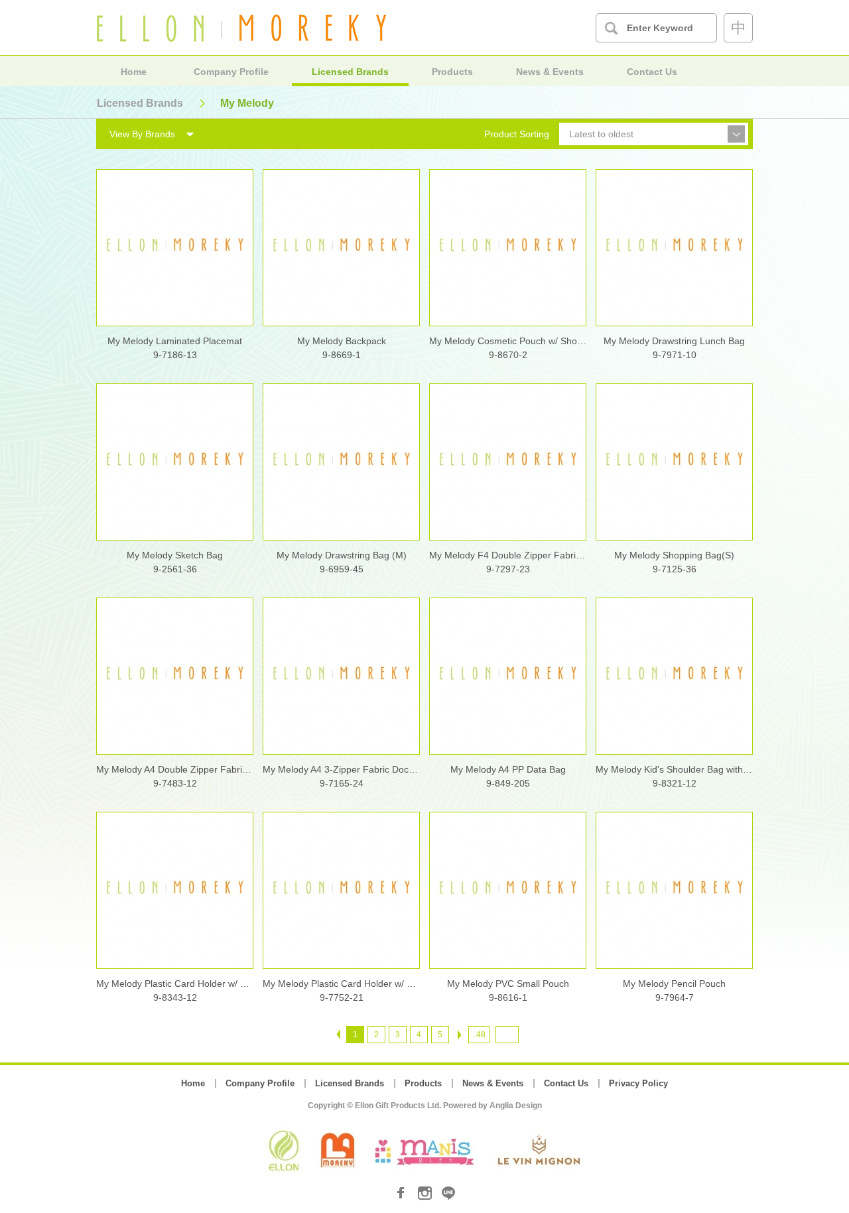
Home (134, 71)
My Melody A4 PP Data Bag (508, 769)
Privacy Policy (638, 1083)
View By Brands (142, 134)
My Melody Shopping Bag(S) (674, 555)
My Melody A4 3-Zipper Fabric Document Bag (341, 769)
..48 (479, 1034)
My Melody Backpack (341, 341)
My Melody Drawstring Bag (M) (342, 555)
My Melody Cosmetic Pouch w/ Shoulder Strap (507, 341)
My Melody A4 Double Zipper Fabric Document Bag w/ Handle (174, 769)
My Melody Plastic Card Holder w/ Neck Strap (174, 983)
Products (452, 71)
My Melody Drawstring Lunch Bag (674, 341)
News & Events (550, 71)
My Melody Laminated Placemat (174, 341)
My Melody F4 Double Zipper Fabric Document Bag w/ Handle (507, 555)
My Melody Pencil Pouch (674, 983)
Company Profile (231, 71)
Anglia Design (516, 1105)
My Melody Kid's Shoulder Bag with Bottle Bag (674, 769)
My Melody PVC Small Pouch (508, 983)
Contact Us (652, 71)
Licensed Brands (350, 71)
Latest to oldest (601, 134)
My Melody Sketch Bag (175, 555)
